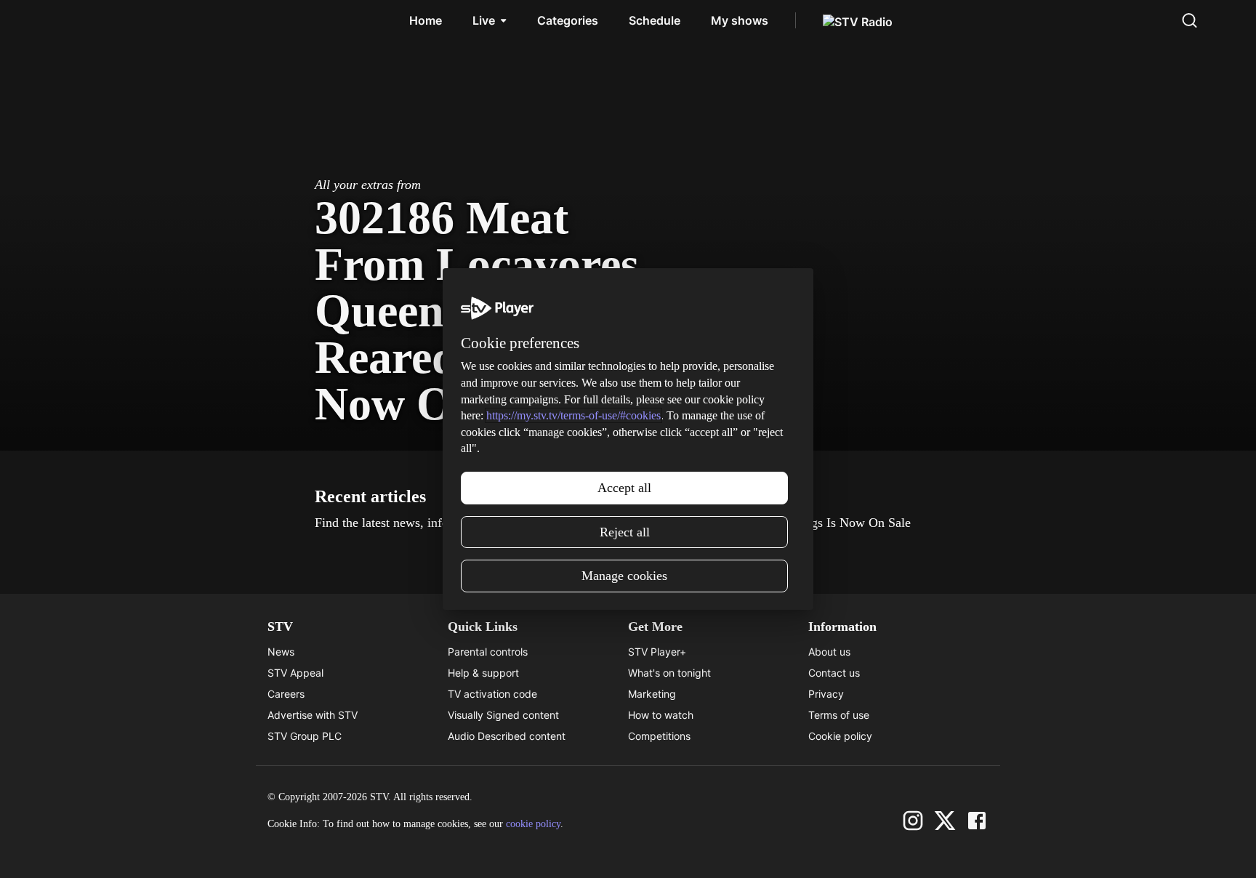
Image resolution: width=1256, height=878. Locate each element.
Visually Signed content (503, 715)
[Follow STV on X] (945, 820)
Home (425, 20)
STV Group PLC (304, 736)
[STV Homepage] (81, 20)
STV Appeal (295, 672)
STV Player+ (657, 651)
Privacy (826, 694)
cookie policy (533, 823)
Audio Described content (506, 736)
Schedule (654, 20)
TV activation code (492, 694)
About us (829, 651)
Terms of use (838, 715)
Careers (286, 694)
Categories (567, 20)
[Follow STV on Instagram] (913, 820)
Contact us (834, 672)
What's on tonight (669, 672)
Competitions (659, 736)
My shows (739, 20)
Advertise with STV (312, 715)
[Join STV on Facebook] (977, 820)
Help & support (483, 672)
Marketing (652, 694)
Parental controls (488, 651)
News (280, 651)
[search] (1189, 20)
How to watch (660, 715)
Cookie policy (840, 736)
